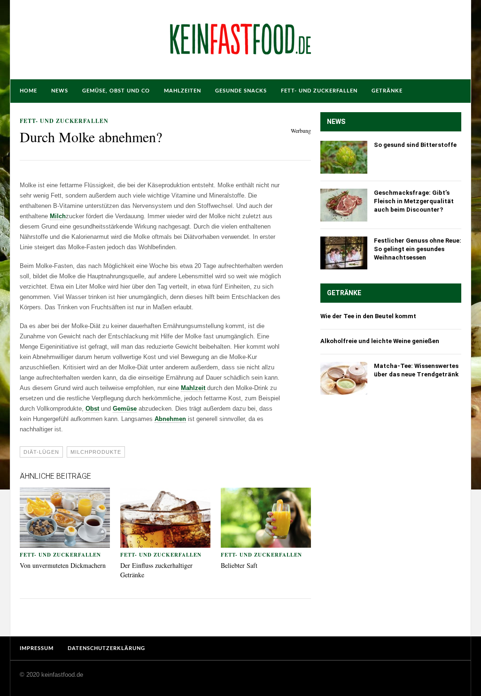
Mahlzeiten (182, 90)
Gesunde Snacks (241, 90)
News (59, 90)
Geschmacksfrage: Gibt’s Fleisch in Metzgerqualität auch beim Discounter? (414, 201)
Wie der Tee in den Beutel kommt (368, 316)
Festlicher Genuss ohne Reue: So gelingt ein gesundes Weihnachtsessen (417, 249)
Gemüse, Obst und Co (116, 90)
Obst (92, 408)
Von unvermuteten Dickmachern (63, 565)
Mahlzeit (193, 387)
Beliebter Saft (239, 565)
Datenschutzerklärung (106, 648)
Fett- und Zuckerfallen (319, 90)
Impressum (37, 648)
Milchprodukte (95, 452)
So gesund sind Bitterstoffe (415, 144)
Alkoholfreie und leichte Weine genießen (379, 340)
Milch (58, 216)
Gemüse (125, 408)
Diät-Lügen (41, 452)
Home (28, 90)
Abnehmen (170, 418)
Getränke (387, 90)
